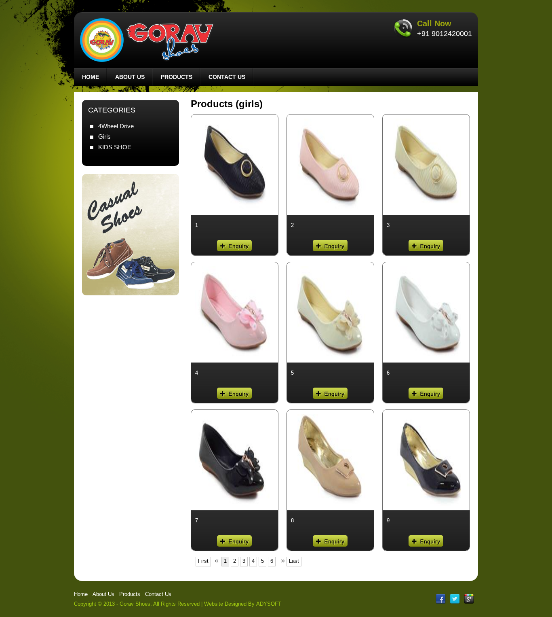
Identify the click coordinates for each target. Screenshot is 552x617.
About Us (103, 594)
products (176, 77)
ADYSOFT (268, 604)
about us (130, 77)
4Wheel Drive (116, 126)
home (90, 77)
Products (129, 594)
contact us (227, 77)
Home (81, 594)
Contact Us (158, 594)
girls (104, 136)
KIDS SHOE (114, 147)
